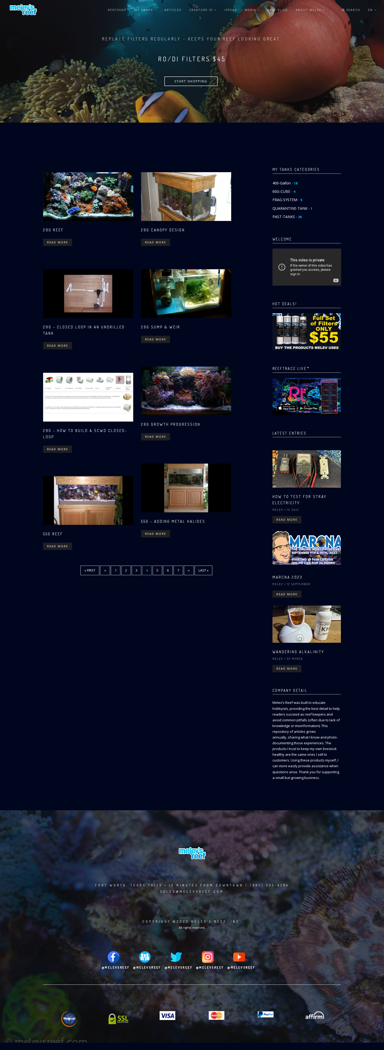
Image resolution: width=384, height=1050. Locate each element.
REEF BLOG (278, 10)
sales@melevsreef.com (192, 891)
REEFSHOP (117, 10)
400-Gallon (285, 183)
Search (352, 10)
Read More (57, 242)
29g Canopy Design (163, 229)
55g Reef (53, 533)
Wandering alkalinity (298, 651)
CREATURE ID (201, 10)
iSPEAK (230, 10)
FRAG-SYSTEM (287, 199)
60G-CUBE (283, 191)
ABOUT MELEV (309, 10)
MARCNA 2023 (287, 577)
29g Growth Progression (170, 424)
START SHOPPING (190, 81)
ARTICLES (172, 10)
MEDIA (251, 10)
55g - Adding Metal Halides (173, 521)
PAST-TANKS (287, 216)
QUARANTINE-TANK (292, 208)
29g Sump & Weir (160, 327)
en (371, 10)
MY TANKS (144, 10)
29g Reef (53, 229)
